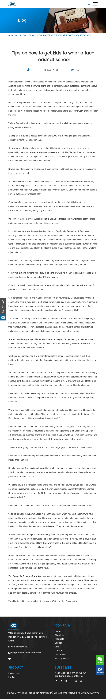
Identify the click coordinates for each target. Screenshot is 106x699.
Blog (23, 35)
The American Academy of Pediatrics (25, 318)
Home (14, 35)
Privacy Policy (62, 658)
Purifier (11, 677)
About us (59, 635)
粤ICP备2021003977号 (88, 693)
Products (59, 639)
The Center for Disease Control (23, 576)
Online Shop (61, 654)
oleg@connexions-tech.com (26, 652)
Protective (13, 673)
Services (59, 643)
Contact (59, 650)
